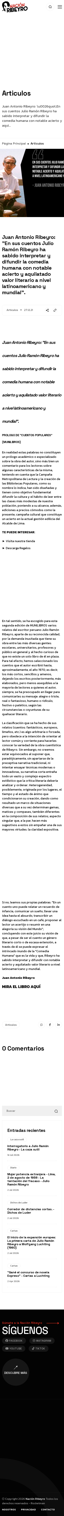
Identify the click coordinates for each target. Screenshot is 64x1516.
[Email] (55, 310)
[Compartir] (47, 310)
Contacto (48, 1509)
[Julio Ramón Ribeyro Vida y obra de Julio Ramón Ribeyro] (15, 6)
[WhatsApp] (41, 1024)
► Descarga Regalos (16, 548)
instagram (43, 1340)
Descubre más (15, 1373)
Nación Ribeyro (35, 1499)
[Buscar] (56, 1111)
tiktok (40, 1348)
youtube (15, 1348)
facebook (16, 1340)
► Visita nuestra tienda (18, 541)
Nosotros (9, 1509)
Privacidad (28, 1509)
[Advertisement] (32, 58)
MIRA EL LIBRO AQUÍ (21, 987)
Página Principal (14, 143)
